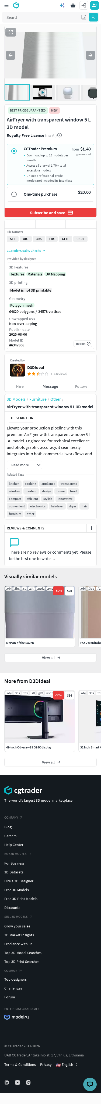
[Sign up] (94, 5)
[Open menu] (6, 5)
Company (11, 817)
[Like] (20, 224)
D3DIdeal (35, 367)
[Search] (93, 17)
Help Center (13, 844)
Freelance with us (18, 943)
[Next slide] (90, 55)
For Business (14, 863)
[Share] (81, 224)
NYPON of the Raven (20, 643)
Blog (8, 827)
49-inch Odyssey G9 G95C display (28, 747)
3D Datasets (13, 872)
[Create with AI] (62, 5)
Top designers (15, 979)
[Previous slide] (10, 55)
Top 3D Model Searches (22, 952)
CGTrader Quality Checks (24, 251)
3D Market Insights (19, 935)
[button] (83, 17)
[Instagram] (29, 1082)
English (64, 1064)
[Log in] (83, 5)
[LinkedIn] (7, 1082)
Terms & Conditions (20, 1064)
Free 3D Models (16, 889)
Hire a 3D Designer (18, 881)
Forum (9, 997)
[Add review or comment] (91, 528)
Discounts (12, 907)
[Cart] (73, 5)
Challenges (13, 988)
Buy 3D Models (15, 854)
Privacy (46, 1064)
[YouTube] (18, 1082)
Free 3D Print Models (20, 898)
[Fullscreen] (10, 32)
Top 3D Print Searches (21, 961)
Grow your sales (17, 926)
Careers (10, 835)
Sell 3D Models (16, 917)
